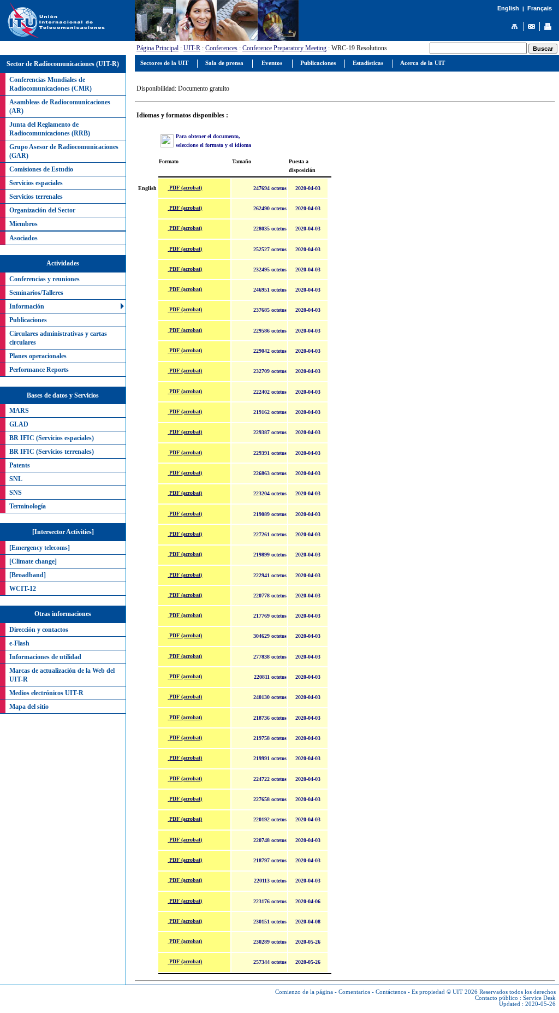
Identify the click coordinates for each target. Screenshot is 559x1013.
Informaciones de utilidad (45, 657)
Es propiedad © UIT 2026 (445, 992)
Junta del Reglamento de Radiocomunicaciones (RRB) (49, 129)
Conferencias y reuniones (44, 279)
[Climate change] (33, 561)
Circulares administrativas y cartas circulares (58, 338)
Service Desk (539, 998)
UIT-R (191, 48)
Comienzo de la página (304, 992)
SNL (15, 479)
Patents (19, 465)
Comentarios (354, 992)
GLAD (18, 424)
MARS (19, 410)
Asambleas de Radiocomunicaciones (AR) (59, 106)
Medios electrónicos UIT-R (46, 693)
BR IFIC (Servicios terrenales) (51, 451)
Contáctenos (391, 992)
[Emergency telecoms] (39, 548)
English (508, 8)
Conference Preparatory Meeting (284, 48)
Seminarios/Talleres (36, 293)
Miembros (23, 224)
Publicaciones (28, 320)
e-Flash (19, 643)
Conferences (221, 48)
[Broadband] (27, 575)
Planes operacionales (38, 356)
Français (539, 8)
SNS (15, 492)
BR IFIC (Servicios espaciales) (51, 438)
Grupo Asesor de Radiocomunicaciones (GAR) (63, 151)
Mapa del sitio (29, 706)
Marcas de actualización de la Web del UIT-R (62, 675)
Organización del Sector (42, 210)
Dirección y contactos (38, 629)
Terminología (27, 506)
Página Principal (157, 48)
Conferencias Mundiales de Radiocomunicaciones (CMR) (50, 84)
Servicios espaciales (36, 183)
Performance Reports (39, 370)
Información (26, 306)
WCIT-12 (22, 589)
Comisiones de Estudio (41, 169)
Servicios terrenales (36, 196)
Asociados (23, 238)
